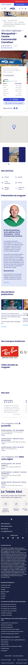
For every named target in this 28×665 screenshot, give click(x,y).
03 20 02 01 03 (9, 75)
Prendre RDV (20, 4)
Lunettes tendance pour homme (10, 633)
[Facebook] (17, 109)
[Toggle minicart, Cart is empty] (25, 8)
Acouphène (4, 650)
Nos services (4, 529)
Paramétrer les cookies (21, 663)
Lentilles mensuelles (6, 615)
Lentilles (3, 589)
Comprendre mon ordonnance (9, 623)
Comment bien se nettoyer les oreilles (11, 646)
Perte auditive (4, 642)
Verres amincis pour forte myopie (10, 629)
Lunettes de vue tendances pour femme (12, 631)
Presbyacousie (5, 648)
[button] (14, 127)
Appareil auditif (5, 591)
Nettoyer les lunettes (6, 625)
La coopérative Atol (6, 531)
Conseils (3, 596)
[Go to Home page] (12, 8)
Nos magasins (7, 4)
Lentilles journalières (6, 613)
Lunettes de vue (5, 587)
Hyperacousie (4, 644)
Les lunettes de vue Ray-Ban (8, 611)
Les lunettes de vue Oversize (8, 608)
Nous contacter (5, 523)
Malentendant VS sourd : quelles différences (13, 640)
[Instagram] (14, 109)
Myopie (3, 598)
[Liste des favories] (22, 9)
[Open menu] (2, 8)
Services (3, 594)
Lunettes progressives (7, 627)
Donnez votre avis (6, 48)
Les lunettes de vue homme (8, 606)
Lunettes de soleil (5, 585)
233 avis (15, 46)
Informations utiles (6, 526)
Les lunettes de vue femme (8, 604)
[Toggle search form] (5, 8)
